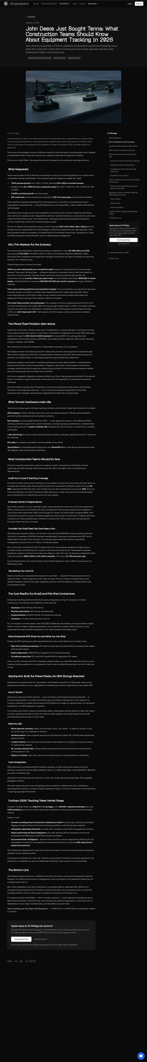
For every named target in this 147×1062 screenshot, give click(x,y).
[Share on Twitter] (16, 961)
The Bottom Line (115, 218)
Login (130, 4)
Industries (64, 4)
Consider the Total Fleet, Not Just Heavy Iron (123, 170)
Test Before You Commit (119, 176)
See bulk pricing (40, 939)
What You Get (115, 203)
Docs (75, 4)
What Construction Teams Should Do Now (123, 156)
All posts (31, 17)
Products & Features (49, 4)
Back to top (114, 258)
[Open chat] (141, 1056)
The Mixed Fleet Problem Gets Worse (123, 146)
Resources (92, 4)
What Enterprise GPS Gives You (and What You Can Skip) (123, 187)
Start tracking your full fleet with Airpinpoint (27, 908)
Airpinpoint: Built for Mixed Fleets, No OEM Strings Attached (123, 194)
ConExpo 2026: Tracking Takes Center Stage (123, 213)
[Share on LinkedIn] (21, 961)
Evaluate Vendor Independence (122, 165)
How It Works (115, 199)
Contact (82, 4)
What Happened (115, 138)
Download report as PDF (119, 253)
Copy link (31, 961)
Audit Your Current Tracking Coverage (124, 161)
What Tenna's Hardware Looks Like (122, 150)
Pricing (36, 4)
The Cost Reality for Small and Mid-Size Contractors (124, 181)
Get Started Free (21, 939)
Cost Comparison (116, 207)
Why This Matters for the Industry (122, 142)
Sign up (139, 4)
